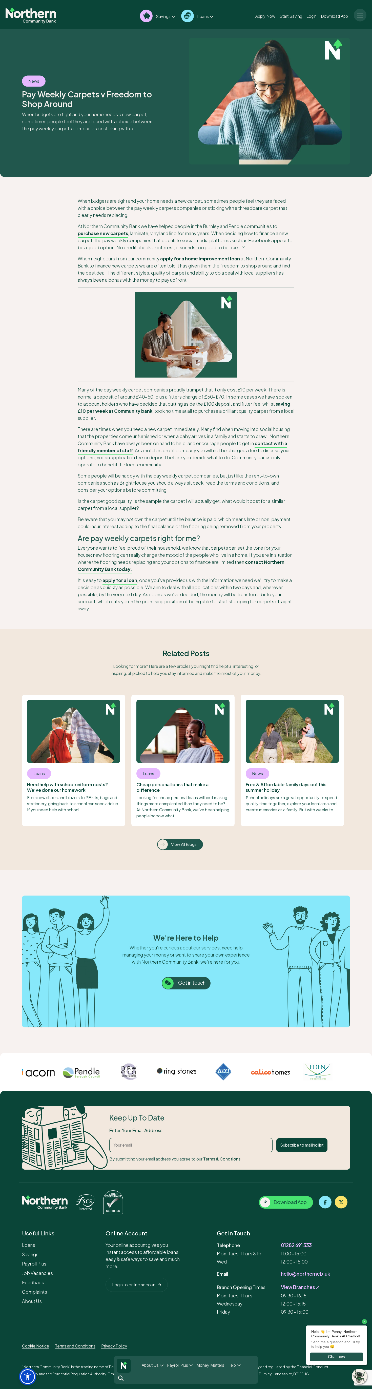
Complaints (34, 1292)
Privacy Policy (114, 1346)
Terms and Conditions (75, 1346)
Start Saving (291, 15)
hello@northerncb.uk (305, 1274)
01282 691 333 (296, 1245)
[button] (27, 1376)
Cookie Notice (35, 1346)
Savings (163, 16)
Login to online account (135, 1284)
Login (311, 15)
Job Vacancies (37, 1273)
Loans (203, 16)
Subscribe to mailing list (302, 1145)
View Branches (298, 1287)
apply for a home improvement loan (200, 258)
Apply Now (265, 15)
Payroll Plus (178, 1365)
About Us (151, 1365)
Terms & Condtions (221, 1159)
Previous (18, 1071)
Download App (334, 15)
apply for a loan (119, 580)
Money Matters (210, 1365)
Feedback (33, 1282)
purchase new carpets (103, 233)
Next (353, 1071)
